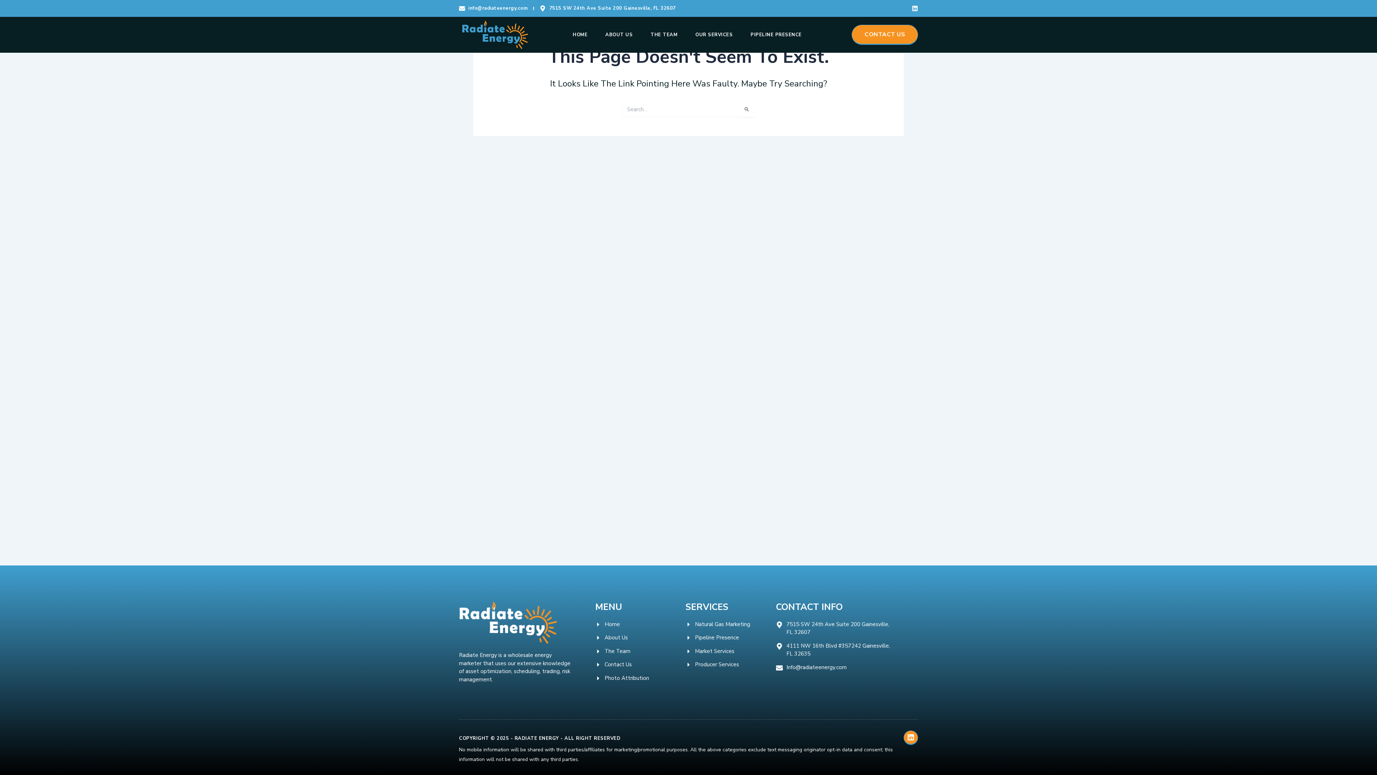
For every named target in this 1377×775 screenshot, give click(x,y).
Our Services (714, 35)
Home (580, 35)
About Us (619, 35)
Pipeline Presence (776, 35)
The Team (663, 35)
